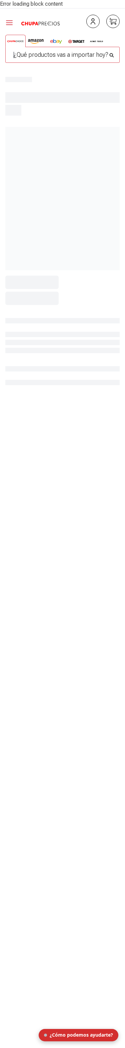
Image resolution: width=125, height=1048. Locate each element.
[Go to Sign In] (93, 21)
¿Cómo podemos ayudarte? (81, 1035)
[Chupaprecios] (40, 23)
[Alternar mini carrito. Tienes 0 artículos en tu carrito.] (113, 21)
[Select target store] (76, 41)
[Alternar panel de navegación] (13, 23)
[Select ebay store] (56, 41)
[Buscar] (111, 53)
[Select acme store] (96, 41)
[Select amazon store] (36, 41)
